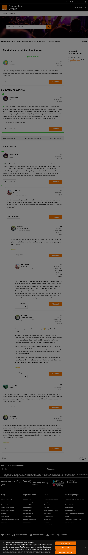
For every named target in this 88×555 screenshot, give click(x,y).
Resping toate (65, 547)
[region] (44, 547)
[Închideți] (85, 547)
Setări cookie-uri (65, 543)
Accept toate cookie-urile (65, 552)
